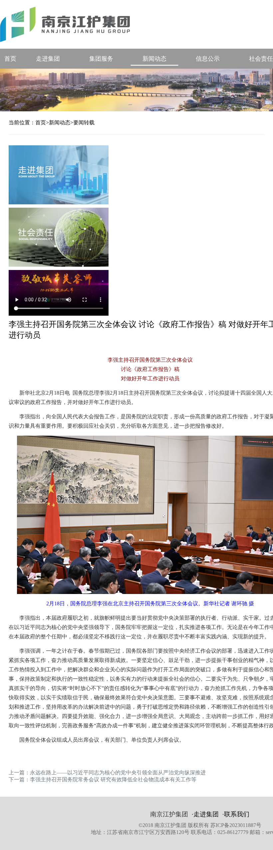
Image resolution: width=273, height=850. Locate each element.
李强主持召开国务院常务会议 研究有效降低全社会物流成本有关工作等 (113, 779)
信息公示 (208, 58)
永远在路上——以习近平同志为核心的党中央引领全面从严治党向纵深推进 (118, 772)
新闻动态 (154, 58)
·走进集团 (205, 814)
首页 (10, 58)
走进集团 (48, 58)
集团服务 (101, 58)
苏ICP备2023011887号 (235, 825)
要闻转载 (84, 122)
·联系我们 (235, 814)
